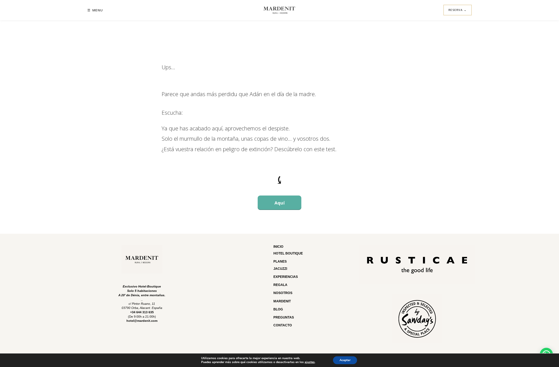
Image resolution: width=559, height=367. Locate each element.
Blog (278, 309)
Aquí (279, 203)
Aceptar (345, 360)
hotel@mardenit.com (141, 320)
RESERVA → (458, 10)
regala (280, 285)
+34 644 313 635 (142, 312)
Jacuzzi (280, 268)
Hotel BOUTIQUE (288, 253)
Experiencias (285, 277)
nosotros (282, 293)
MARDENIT (282, 301)
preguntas (284, 317)
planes (280, 261)
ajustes (310, 362)
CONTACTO (282, 325)
